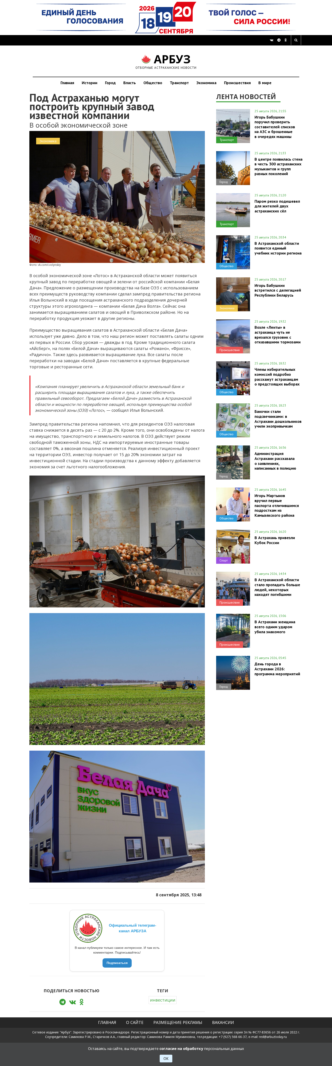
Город (110, 82)
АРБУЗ (166, 61)
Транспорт (179, 82)
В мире (264, 82)
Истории (89, 82)
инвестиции (162, 1000)
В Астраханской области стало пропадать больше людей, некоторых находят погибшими (277, 587)
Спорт (224, 560)
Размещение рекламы (177, 1022)
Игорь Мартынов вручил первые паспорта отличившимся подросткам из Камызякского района (277, 505)
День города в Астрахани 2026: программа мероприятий (277, 668)
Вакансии (223, 1022)
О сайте (134, 1022)
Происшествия (237, 82)
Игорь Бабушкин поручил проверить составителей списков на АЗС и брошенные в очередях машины (275, 126)
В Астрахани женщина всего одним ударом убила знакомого (275, 626)
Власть (129, 82)
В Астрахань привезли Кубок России (275, 540)
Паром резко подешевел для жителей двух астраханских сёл (277, 206)
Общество (152, 82)
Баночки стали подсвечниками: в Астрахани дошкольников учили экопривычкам (278, 418)
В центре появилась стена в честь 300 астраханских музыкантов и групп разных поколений (278, 166)
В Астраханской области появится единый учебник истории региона (278, 248)
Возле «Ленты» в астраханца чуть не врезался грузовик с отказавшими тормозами (278, 334)
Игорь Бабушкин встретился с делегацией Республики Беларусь (278, 290)
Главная (67, 82)
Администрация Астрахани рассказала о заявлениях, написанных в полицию (275, 461)
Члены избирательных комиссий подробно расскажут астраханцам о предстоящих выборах (277, 376)
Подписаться (117, 963)
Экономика (206, 82)
